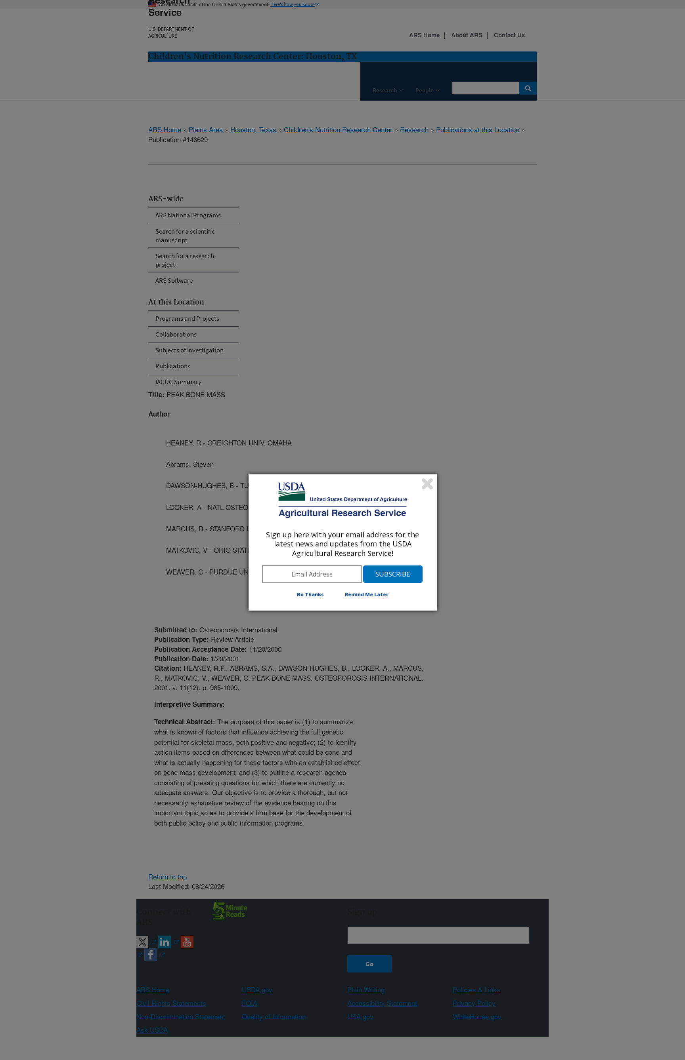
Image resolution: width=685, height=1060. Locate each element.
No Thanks (310, 594)
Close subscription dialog (427, 483)
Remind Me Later (366, 594)
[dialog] (343, 542)
